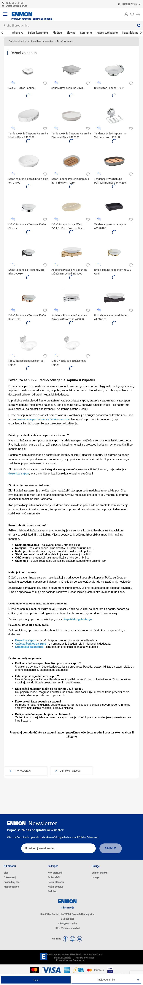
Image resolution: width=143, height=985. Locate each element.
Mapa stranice (11, 886)
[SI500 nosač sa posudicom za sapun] (71, 343)
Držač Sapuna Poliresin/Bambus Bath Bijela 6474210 (70, 180)
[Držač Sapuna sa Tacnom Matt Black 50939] (28, 252)
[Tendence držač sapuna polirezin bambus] (114, 161)
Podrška (52, 891)
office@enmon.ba (67, 923)
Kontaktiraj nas (12, 882)
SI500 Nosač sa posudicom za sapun (68, 362)
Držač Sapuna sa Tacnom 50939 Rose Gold (27, 317)
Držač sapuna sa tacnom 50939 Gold (112, 271)
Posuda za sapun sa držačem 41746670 (111, 317)
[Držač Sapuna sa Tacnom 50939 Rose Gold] (28, 297)
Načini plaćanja (56, 882)
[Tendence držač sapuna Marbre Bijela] (28, 116)
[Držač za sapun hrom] (114, 70)
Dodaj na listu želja (44, 82)
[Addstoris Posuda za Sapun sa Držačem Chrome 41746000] (71, 297)
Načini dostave (55, 886)
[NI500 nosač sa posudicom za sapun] (28, 343)
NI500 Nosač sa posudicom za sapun (26, 362)
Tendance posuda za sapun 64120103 (110, 226)
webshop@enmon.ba (16, 6)
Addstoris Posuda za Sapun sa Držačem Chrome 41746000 (69, 317)
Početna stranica (17, 41)
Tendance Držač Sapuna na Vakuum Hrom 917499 (110, 135)
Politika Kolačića (62, 957)
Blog (6, 872)
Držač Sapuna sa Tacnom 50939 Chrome (27, 226)
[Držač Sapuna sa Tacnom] (28, 206)
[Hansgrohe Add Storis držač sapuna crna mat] (114, 297)
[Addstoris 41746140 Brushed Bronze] (71, 252)
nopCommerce (76, 960)
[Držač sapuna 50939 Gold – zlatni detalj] (114, 252)
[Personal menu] (126, 13)
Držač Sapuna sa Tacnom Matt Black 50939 (26, 271)
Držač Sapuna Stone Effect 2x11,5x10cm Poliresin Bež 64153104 (66, 226)
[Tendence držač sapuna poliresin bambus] (71, 161)
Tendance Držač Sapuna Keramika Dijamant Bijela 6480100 (71, 135)
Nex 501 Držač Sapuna (21, 87)
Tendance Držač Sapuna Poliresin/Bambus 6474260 (110, 180)
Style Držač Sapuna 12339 (109, 87)
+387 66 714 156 (14, 3)
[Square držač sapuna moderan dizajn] (71, 70)
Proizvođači (54, 877)
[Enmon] (16, 823)
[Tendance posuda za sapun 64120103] (114, 206)
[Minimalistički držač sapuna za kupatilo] (28, 161)
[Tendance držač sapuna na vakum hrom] (114, 116)
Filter (36, 979)
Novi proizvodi (55, 872)
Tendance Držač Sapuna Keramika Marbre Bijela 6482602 (28, 135)
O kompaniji (10, 877)
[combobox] (67, 25)
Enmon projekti (99, 872)
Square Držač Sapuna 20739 (67, 87)
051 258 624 (67, 918)
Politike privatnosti (88, 837)
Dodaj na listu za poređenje (13, 82)
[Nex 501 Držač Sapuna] (28, 70)
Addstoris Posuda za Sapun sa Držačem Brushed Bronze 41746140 (69, 271)
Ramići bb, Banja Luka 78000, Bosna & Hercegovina (67, 914)
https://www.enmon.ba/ (67, 928)
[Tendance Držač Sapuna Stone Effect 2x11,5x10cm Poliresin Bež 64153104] (71, 206)
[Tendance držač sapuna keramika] (71, 116)
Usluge (95, 877)
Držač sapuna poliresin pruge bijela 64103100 (28, 180)
